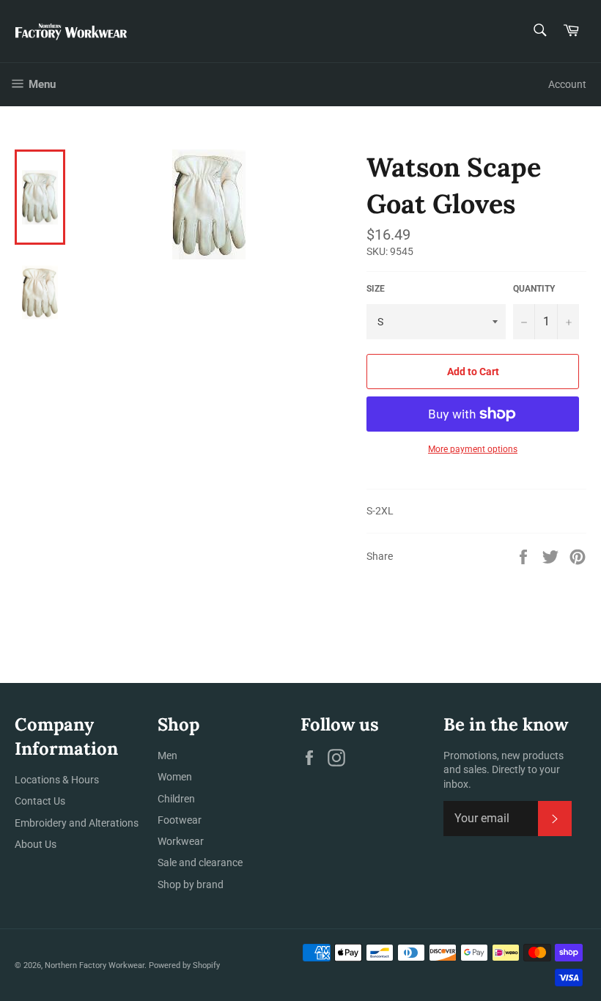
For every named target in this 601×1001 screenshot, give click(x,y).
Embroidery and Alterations (77, 823)
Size (375, 289)
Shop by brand (191, 884)
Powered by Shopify (184, 965)
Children (176, 799)
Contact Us (40, 801)
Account (567, 84)
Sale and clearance (200, 862)
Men (167, 755)
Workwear (181, 841)
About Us (35, 844)
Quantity (534, 289)
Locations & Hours (57, 780)
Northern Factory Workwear (94, 965)
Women (175, 777)
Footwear (180, 820)
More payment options (472, 449)
